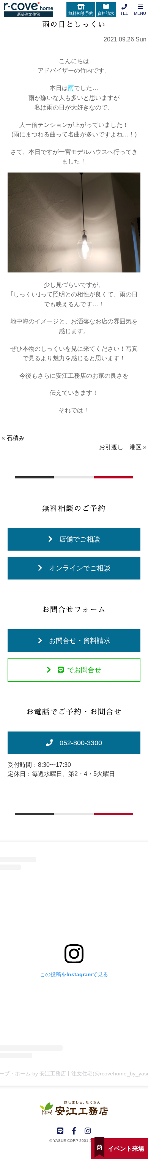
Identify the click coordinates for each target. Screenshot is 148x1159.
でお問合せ (84, 670)
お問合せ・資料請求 (79, 640)
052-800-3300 (81, 743)
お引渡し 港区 (120, 447)
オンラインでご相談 (79, 568)
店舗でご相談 (79, 539)
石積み (15, 438)
